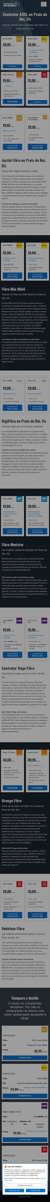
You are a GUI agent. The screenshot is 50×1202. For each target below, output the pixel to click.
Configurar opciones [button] (25, 1185)
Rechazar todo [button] (14, 1190)
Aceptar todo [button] (35, 1190)
